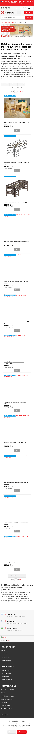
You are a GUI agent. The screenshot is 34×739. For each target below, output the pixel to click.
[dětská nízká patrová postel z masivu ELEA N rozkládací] (17, 468)
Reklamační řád (5, 676)
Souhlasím (22, 732)
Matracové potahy (5, 657)
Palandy (3, 693)
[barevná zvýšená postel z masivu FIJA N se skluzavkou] (17, 428)
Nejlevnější (13, 84)
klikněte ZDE (22, 3)
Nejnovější (5, 84)
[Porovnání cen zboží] (5, 640)
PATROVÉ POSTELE (10, 22)
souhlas (23, 724)
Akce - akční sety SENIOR (7, 690)
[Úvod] (7, 12)
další (20, 91)
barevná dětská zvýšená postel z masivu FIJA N (16, 202)
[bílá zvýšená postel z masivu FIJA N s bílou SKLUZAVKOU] (17, 388)
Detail (17, 130)
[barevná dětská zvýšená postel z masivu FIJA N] (17, 188)
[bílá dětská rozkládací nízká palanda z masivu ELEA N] (17, 508)
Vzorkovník (4, 654)
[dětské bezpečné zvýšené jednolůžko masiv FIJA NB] (17, 227)
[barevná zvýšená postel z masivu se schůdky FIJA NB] (17, 307)
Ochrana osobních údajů (7, 680)
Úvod (2, 22)
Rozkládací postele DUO (7, 696)
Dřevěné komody (5, 705)
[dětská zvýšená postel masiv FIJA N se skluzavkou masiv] (17, 347)
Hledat (29, 17)
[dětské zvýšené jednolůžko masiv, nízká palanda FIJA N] (17, 108)
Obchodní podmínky (6, 673)
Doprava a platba (5, 670)
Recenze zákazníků (6, 660)
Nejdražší (21, 84)
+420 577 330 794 (5, 7)
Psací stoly (4, 702)
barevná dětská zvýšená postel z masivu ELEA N (16, 563)
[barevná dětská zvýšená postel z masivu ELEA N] (17, 548)
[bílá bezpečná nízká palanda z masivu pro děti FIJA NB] (17, 267)
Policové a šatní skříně (6, 708)
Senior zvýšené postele (7, 699)
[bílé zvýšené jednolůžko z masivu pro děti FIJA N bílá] (17, 148)
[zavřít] (31, 2)
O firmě (3, 651)
